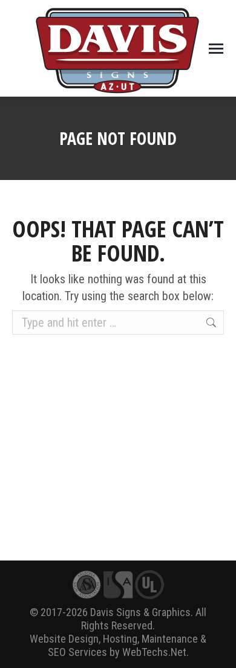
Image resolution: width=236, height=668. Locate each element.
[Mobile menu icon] (216, 48)
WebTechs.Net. (155, 652)
